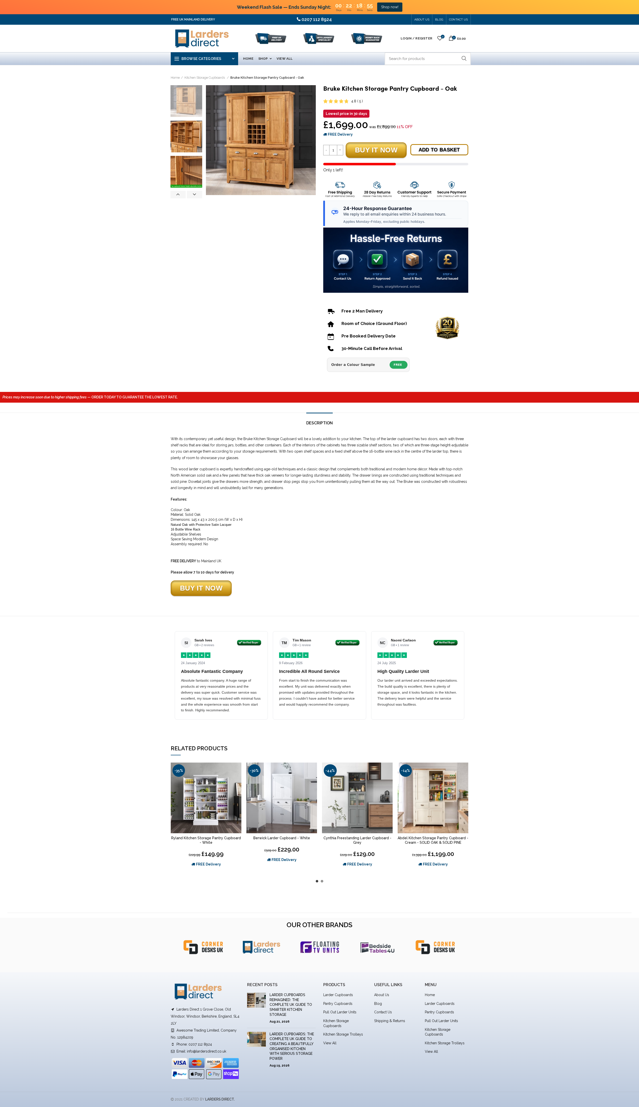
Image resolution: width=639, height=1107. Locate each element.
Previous (178, 194)
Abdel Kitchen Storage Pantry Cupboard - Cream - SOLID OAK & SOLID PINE (433, 840)
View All (329, 1043)
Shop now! (389, 7)
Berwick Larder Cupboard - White (281, 838)
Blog (378, 1004)
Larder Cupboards (338, 995)
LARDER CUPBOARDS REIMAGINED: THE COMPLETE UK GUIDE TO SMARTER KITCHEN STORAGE (291, 1004)
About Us (422, 19)
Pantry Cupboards (337, 1004)
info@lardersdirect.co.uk (206, 1051)
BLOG (439, 19)
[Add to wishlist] (237, 770)
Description (319, 423)
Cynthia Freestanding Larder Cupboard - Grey (357, 840)
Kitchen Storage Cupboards (205, 77)
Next (194, 194)
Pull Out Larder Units (339, 1012)
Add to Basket (439, 149)
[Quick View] (237, 782)
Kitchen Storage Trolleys (343, 1034)
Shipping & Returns (389, 1021)
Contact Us (458, 19)
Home (175, 77)
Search (464, 58)
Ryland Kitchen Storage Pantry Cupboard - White (206, 840)
